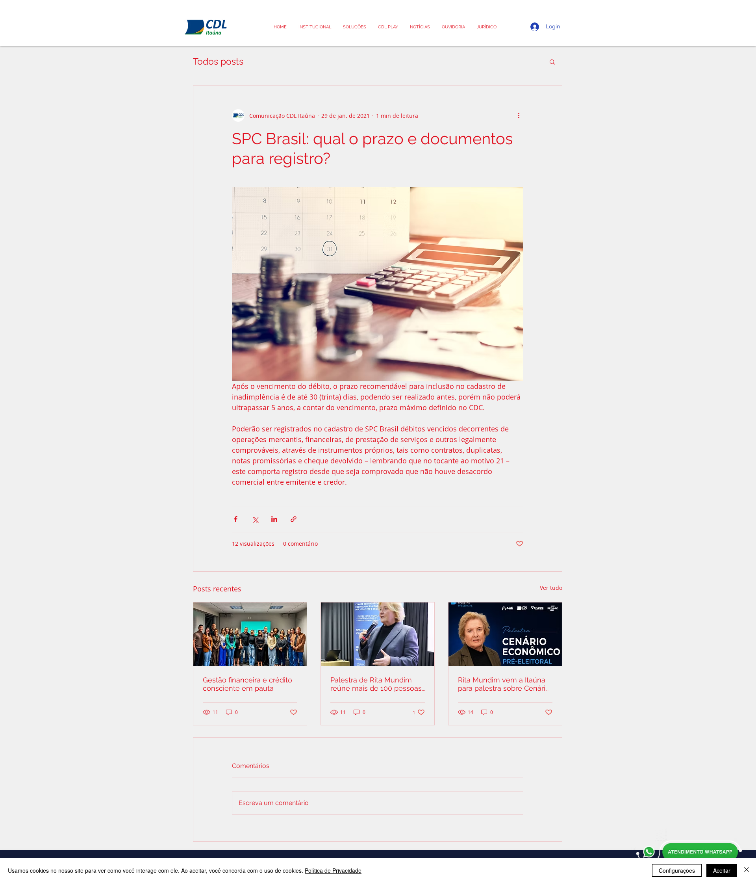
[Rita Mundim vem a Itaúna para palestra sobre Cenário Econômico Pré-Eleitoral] (505, 634)
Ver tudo (551, 587)
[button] (486, 27)
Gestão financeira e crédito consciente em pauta (247, 684)
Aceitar (721, 870)
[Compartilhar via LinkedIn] (274, 519)
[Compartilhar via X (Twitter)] (255, 519)
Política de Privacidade (333, 870)
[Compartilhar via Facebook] (235, 519)
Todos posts (218, 61)
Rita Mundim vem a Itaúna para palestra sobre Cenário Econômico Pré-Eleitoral (504, 684)
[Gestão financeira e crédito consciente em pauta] (250, 634)
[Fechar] (746, 870)
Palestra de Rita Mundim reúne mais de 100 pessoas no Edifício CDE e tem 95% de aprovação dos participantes (376, 684)
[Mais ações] (518, 115)
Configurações (677, 870)
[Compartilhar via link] (293, 519)
